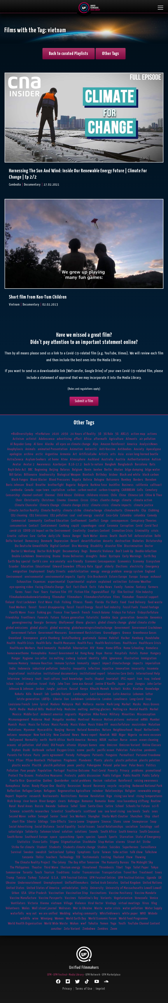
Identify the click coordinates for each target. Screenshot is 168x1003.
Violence (80, 903)
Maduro (55, 704)
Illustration (131, 658)
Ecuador (14, 566)
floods (89, 602)
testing (106, 857)
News (75, 734)
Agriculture (116, 439)
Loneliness (121, 699)
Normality (31, 740)
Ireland (156, 678)
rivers (62, 801)
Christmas (48, 500)
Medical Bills (36, 709)
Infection (94, 668)
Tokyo (154, 867)
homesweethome (18, 653)
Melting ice (120, 709)
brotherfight (56, 485)
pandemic (150, 750)
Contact (34, 525)
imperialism (152, 663)
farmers (153, 587)
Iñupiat (99, 678)
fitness (78, 602)
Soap (153, 821)
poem (70, 765)
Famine (129, 587)
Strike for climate (23, 847)
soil (156, 826)
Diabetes (138, 541)
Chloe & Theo (153, 495)
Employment (37, 571)
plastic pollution (126, 760)
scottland (90, 811)
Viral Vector (95, 903)
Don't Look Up (124, 551)
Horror (109, 653)
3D (99, 434)
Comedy (152, 515)
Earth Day (150, 556)
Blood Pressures (59, 479)
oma (102, 745)
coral (102, 525)
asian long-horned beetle (142, 454)
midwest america (52, 714)
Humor (144, 653)
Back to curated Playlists (68, 53)
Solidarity (31, 831)
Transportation (111, 872)
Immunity (83, 663)
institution (34, 673)
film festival (125, 592)
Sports (113, 837)
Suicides (115, 847)
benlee (98, 469)
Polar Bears (136, 765)
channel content (32, 495)
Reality (61, 786)
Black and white (130, 474)
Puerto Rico (17, 780)
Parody (70, 755)
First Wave (45, 602)
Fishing (66, 602)
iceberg (70, 658)
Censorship (13, 495)
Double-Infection (146, 551)
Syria (96, 852)
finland (9, 602)
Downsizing (43, 556)
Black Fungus (20, 479)
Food (123, 602)
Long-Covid (137, 699)
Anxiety (139, 449)
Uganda (151, 877)
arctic (39, 454)
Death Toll (125, 536)
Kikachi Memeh (99, 688)
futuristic (92, 617)
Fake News (105, 587)
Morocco (97, 719)
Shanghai (94, 816)
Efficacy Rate (84, 566)
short (155, 816)
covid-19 (15, 530)
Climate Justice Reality (24, 510)
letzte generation (28, 699)
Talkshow (151, 852)
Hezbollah (64, 648)
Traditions (63, 872)
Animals (30, 449)
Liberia (57, 699)
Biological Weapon (68, 474)
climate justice (143, 505)
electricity (137, 566)
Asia (121, 454)
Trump (10, 877)
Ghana (80, 622)
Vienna (44, 903)
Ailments (131, 439)
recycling (124, 786)
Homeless (152, 648)
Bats (153, 464)
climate (126, 500)
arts (113, 454)
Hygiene (28, 658)
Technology (67, 857)
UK (160, 877)
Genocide (142, 617)
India (12, 668)
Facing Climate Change (49, 587)
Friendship (12, 617)
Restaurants (51, 796)
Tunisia (21, 877)
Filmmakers (74, 597)
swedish (41, 852)
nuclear (113, 740)
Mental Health (139, 709)
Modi (47, 719)
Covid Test (151, 525)
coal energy (84, 515)
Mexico (16, 714)
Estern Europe (118, 576)
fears (44, 592)
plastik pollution (54, 765)
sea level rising (115, 811)
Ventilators (18, 903)
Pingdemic (70, 760)
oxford (50, 750)
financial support (147, 597)
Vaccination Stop (77, 893)
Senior (54, 816)
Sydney (70, 852)
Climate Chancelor (26, 505)
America (132, 444)
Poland (107, 765)
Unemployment (53, 882)
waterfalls (17, 913)
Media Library (76, 974)
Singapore (93, 821)
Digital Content (60, 546)
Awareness (44, 464)
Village (68, 903)
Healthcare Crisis (150, 643)
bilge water (152, 469)
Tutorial (44, 877)
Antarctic (91, 449)
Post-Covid (99, 770)
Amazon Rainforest (113, 444)
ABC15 (125, 434)
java (130, 683)
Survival (16, 852)
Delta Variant (14, 541)
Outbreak (38, 750)
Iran (139, 678)
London (107, 699)
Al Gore (38, 444)
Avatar (17, 464)
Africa (88, 439)
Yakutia (93, 923)
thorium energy (70, 867)
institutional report (92, 673)
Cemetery (151, 490)
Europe (144, 576)
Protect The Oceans (21, 775)
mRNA (144, 719)
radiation (110, 780)
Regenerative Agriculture (74, 791)
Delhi (158, 536)
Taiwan (106, 852)
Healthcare (130, 643)
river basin (30, 801)
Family (118, 587)
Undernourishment (30, 882)
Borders (138, 479)
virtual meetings (129, 903)
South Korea (15, 837)
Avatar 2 (29, 464)
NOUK (103, 740)
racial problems (81, 780)
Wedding (65, 913)
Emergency (152, 566)
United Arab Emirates (104, 882)
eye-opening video (21, 587)
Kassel (74, 688)
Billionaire (30, 474)
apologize (16, 454)
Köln (29, 694)
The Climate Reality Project (32, 862)
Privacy (125, 770)
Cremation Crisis (122, 530)
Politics (151, 765)
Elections (122, 566)
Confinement (79, 520)
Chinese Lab (135, 495)
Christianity (32, 500)
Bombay (126, 479)
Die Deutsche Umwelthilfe (31, 546)
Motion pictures (114, 719)
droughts (92, 556)
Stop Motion (106, 842)
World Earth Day (76, 918)
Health (11, 643)
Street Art (134, 842)
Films (116, 597)
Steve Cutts (40, 842)
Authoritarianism (139, 459)
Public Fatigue (112, 775)
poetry (80, 765)
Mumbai (155, 719)
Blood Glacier (38, 479)
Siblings (43, 821)
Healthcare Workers (22, 648)
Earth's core (40, 561)
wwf (83, 923)
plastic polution (149, 760)
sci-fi (155, 806)
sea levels (133, 811)
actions (152, 434)
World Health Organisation (25, 923)
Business (128, 485)
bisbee (113, 474)
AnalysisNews (149, 444)
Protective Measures (49, 775)
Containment (49, 525)
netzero (12, 734)
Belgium (77, 469)
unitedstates (70, 888)
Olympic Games (87, 745)
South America (128, 831)
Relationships (114, 791)
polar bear (120, 765)
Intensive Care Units (121, 673)
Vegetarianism (123, 898)
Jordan (40, 688)
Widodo (153, 913)
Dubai (103, 556)
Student (42, 847)
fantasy (141, 587)
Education (27, 566)
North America (76, 740)
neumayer (25, 734)
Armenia (65, 454)
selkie (32, 816)
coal (72, 515)
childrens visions (98, 495)
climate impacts (121, 505)
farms (19, 592)
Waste (98, 908)
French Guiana (101, 612)
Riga (109, 796)
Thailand (118, 857)
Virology (111, 903)
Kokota (19, 694)
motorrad (132, 719)
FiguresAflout (100, 592)
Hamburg (137, 638)
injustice (108, 668)
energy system (133, 571)
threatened (89, 867)
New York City (42, 734)
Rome (111, 801)
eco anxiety (57, 561)
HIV (92, 648)
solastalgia (16, 831)
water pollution (133, 908)
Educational (43, 566)
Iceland (82, 658)
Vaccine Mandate (145, 893)
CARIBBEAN (128, 490)
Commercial (19, 520)
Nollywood (16, 740)
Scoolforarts (73, 811)
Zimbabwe (88, 928)
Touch (38, 872)
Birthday (101, 474)
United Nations (152, 882)
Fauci (28, 592)
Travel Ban (130, 872)
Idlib (104, 658)
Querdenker (61, 780)
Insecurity (138, 668)
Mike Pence (100, 714)
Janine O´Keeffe (105, 683)
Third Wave (51, 867)
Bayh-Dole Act (17, 469)
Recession (74, 786)
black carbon (151, 474)
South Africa (109, 831)
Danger (76, 536)
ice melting (56, 658)
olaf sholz (42, 745)
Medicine (70, 709)
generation (128, 617)
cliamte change (110, 500)
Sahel (74, 806)
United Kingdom (131, 882)
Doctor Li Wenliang (23, 551)
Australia (108, 459)
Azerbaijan (59, 464)
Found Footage (149, 607)
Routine (156, 801)
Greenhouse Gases (145, 632)
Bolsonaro (113, 479)
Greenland (15, 638)
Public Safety (150, 775)
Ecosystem (153, 561)
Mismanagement (19, 719)
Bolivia (87, 479)
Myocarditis (44, 729)
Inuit (38, 678)
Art (75, 454)
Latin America (122, 694)
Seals (146, 811)
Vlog (154, 903)
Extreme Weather (140, 581)
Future (55, 617)
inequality (79, 668)
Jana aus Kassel (82, 683)
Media (22, 709)
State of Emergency (148, 837)
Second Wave (17, 816)
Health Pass (85, 643)
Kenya (84, 688)
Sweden (28, 852)
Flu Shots (112, 602)
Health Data (44, 643)
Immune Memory (18, 663)
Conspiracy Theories (144, 520)
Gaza (115, 617)
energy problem (112, 571)
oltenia (71, 745)
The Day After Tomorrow (83, 862)
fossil (70, 607)
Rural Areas (25, 806)
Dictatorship (154, 541)
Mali (78, 704)
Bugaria (71, 485)
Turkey (32, 877)
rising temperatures (149, 796)
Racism (97, 780)
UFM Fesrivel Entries (103, 877)
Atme (64, 459)
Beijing (53, 469)
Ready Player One (43, 786)
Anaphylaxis (15, 449)
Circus (84, 500)
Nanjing (59, 729)
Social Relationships (110, 826)
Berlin (108, 469)
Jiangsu (140, 683)
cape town (42, 490)
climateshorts (113, 510)
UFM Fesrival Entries (74, 877)
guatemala (89, 638)
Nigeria (132, 734)
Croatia (11, 536)
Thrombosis (106, 867)
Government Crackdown (147, 627)
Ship (147, 816)
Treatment (146, 872)
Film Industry (144, 592)
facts (92, 587)
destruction (122, 541)
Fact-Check (80, 587)
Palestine (136, 750)
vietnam (56, 903)
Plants (98, 760)
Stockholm (89, 842)
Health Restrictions (108, 643)
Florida (99, 602)
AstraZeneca (15, 459)
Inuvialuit (112, 678)
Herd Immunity (46, 648)
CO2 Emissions (39, 515)
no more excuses (150, 734)
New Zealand (62, 734)
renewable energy (149, 791)
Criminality (142, 530)
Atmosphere (78, 459)
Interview (13, 678)
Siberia (31, 821)
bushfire (114, 485)
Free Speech (72, 612)
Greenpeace (30, 638)
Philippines (54, 760)
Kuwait (38, 694)
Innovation (123, 668)
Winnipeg (46, 918)
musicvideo (139, 724)
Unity (84, 888)
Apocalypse (153, 449)
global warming (60, 627)
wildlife (25, 918)
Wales (26, 908)
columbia (139, 515)
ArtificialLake (88, 454)
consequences (120, 520)
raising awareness (146, 780)
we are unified (48, 913)
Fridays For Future (123, 612)
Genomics (156, 617)
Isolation (31, 683)
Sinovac (106, 821)
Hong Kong (87, 653)
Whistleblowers (110, 913)
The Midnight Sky (142, 862)
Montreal (83, 719)
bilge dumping (134, 469)
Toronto (28, 872)
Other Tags (110, 53)
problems (138, 770)
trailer (76, 872)
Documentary (71, 551)
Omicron (112, 745)
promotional (153, 770)
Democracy (32, 541)
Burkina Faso (99, 485)
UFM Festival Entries (131, 877)
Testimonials (90, 857)
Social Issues (86, 826)
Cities (94, 500)
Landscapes (80, 694)
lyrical (44, 704)
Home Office (113, 648)
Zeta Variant (72, 928)
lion (66, 699)
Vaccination (56, 893)
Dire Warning (80, 546)
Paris (37, 755)
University (97, 888)
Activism (18, 439)
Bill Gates (15, 474)
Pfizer (20, 760)
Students (55, 847)
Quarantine (34, 780)
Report (9, 796)
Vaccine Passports (51, 898)
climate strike (72, 510)
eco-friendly (75, 561)
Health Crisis (26, 643)
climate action (143, 500)
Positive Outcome (78, 770)
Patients (98, 755)
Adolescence (47, 439)
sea (100, 811)
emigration (20, 571)
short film (18, 821)
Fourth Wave (18, 612)
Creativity (79, 530)
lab (47, 694)
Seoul (64, 816)
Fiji (113, 592)
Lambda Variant (61, 694)
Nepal (138, 729)
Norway (92, 740)
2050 (64, 434)
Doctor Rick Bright (49, 551)
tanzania (27, 857)
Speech (102, 837)
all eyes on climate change (73, 444)
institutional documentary (61, 673)
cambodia (16, 490)
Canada (29, 490)
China (122, 495)
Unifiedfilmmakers (77, 882)
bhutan (118, 469)
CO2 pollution (59, 515)
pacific (91, 750)
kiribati (116, 688)
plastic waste (21, 765)
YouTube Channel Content (144, 923)
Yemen (104, 923)
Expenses (39, 581)
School (120, 806)
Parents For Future (19, 755)
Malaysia (67, 704)
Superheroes (130, 847)
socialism (132, 826)
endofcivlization (78, 571)
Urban (15, 893)
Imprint (100, 988)
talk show (136, 852)
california (142, 485)
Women (59, 918)
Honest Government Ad (63, 653)
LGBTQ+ (46, 699)
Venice (154, 898)
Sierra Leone (76, 821)
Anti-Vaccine (107, 449)
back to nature (93, 464)
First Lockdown (26, 602)
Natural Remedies (88, 729)
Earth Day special (19, 561)
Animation (76, 449)
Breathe (41, 485)
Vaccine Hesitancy (121, 893)
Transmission (91, 872)
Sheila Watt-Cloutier (115, 816)
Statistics (23, 842)
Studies (102, 847)
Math (13, 709)
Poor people (28, 770)
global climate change (112, 622)
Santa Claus (95, 806)
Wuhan (74, 923)
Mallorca (88, 704)
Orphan (16, 750)
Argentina (51, 454)
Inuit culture (52, 678)
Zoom (113, 928)
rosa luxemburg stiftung (133, 801)
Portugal (59, 770)
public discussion (89, 775)
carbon (71, 490)
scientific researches (35, 811)
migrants (71, 714)
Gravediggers (111, 632)
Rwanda (51, 806)
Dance (66, 536)
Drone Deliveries (73, 556)
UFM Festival (60, 974)
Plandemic (85, 760)
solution (67, 831)
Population (45, 770)
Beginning (41, 469)
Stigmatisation (70, 842)
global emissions (17, 627)
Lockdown (77, 699)
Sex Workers (78, 816)
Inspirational (16, 673)
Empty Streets (56, 571)
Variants (106, 898)
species (91, 837)
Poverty (113, 770)
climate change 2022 (75, 505)
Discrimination (133, 546)
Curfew (42, 536)
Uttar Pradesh (38, 893)
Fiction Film (82, 592)
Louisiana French (19, 704)
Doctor (149, 546)
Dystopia (114, 556)
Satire (109, 806)
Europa (133, 576)
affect (78, 439)
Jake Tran (64, 683)
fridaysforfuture (148, 612)
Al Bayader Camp (21, 444)
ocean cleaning (148, 740)
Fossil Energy (84, 607)
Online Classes (151, 745)
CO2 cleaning (19, 515)
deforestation (143, 536)
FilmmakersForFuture (97, 597)
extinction (120, 581)
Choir (19, 500)
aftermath (100, 439)
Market (126, 704)
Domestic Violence (102, 551)
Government (122, 627)
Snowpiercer (140, 821)
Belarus (65, 469)
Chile (114, 495)
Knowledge (152, 688)
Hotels (134, 653)
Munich (12, 724)
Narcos (70, 729)
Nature (106, 729)
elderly (109, 566)
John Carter (154, 683)
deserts (108, 541)
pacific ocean (105, 750)
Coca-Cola (112, 515)
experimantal (56, 581)
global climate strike (142, 622)
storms (120, 842)
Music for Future (38, 724)
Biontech (88, 474)
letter (149, 694)
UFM (49, 974)
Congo (104, 520)
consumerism (18, 525)
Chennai (50, 495)
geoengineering (22, 622)
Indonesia (24, 668)
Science (15, 811)
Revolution (97, 796)
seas (155, 811)
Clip (144, 510)
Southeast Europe (36, 837)
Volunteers (13, 908)
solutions (81, 831)
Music (22, 724)
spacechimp (67, 837)
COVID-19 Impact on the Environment (47, 530)
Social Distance (44, 826)
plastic (109, 760)
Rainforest (125, 780)
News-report (89, 734)
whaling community (85, 913)
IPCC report (128, 678)
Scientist (57, 811)
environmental (34, 576)
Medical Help (54, 709)
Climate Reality (51, 510)
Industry (65, 668)
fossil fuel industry (108, 607)
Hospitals (121, 653)
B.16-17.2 (75, 464)
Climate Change (49, 505)
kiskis (127, 688)
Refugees (50, 791)
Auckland (93, 459)
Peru (11, 760)
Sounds (93, 831)
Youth (122, 923)
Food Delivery (137, 602)
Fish (57, 602)
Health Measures (64, 643)
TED (78, 857)
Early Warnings (132, 556)
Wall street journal (44, 908)
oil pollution (26, 745)
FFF (70, 592)
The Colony (59, 862)
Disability (97, 546)
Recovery (99, 786)
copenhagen (88, 525)
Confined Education (56, 520)
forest (33, 607)
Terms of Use (83, 988)
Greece (126, 632)
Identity (94, 658)
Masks (137, 704)
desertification (91, 541)
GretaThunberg (71, 638)
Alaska (49, 444)
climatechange (93, 510)
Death (113, 536)
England (150, 571)
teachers (51, 857)
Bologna (99, 479)
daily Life (55, 536)
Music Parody (60, 724)
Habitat (114, 638)
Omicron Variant (129, 745)
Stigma (54, 842)
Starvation (126, 837)
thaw (129, 857)
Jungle (50, 688)
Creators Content (99, 530)
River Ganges (47, 801)
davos (104, 536)
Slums (117, 821)
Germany (51, 622)
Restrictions (69, 796)
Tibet (119, 867)
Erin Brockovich (97, 576)
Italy (52, 683)
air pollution (148, 439)
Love (35, 704)
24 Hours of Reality (83, 434)
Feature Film (58, 592)
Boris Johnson (15, 485)
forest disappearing (52, 607)
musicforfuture (120, 724)
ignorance (115, 658)
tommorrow (13, 872)
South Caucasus (150, 831)
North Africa (57, 740)
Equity (81, 576)
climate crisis (100, 505)
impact (95, 663)
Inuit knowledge (72, 678)
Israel (43, 683)
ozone (80, 750)
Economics (124, 561)
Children (79, 495)
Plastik (36, 765)
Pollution (12, 770)
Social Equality (66, 826)
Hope (99, 653)
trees (158, 872)
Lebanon (138, 694)
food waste (155, 602)
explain (91, 581)
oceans (11, 745)
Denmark (46, 541)
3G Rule (108, 434)
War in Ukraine (82, 908)
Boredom (150, 479)
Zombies (103, 928)
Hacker (125, 638)
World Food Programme (133, 918)
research (35, 796)
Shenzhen (136, 816)
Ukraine (11, 882)
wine (35, 918)
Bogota (76, 479)
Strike (147, 842)
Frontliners (28, 617)
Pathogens (83, 755)
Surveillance (148, 847)
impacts (138, 663)
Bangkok (110, 464)
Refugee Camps (32, 791)
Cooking (64, 525)
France (58, 612)
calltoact (156, 485)
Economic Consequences (100, 561)
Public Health (131, 775)
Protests (70, 775)
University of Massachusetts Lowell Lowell (134, 888)
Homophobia (39, 653)
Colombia (126, 515)
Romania (100, 801)
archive (28, 454)
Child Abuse (64, 495)
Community (35, 520)
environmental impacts (60, 576)
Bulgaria (83, 485)
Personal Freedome (148, 755)
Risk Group (14, 801)
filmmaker (58, 597)
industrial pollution (45, 668)
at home (53, 459)
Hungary (155, 653)
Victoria (33, 903)
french (86, 612)
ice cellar (41, 658)
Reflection (13, 791)
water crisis (113, 908)
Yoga (113, 923)
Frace (31, 612)
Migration (85, 714)
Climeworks (132, 510)
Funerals (43, 617)
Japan (121, 683)
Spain (80, 837)
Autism (156, 459)
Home (100, 648)
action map (138, 434)
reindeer (98, 791)
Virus (145, 903)
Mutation (154, 724)
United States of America (43, 888)
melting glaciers (100, 709)
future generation (72, 617)
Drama (57, 556)
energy (95, 571)
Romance (87, 801)
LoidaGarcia (93, 699)
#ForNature (42, 434)
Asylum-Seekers (36, 459)
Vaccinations (98, 893)
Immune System (65, 663)
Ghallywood (66, 622)
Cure (32, 536)
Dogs (85, 551)
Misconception (146, 714)
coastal (99, 515)
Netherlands (152, 729)
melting (83, 709)
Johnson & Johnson (21, 688)
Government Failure (23, 632)
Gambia (105, 617)
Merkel (154, 709)
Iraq (146, 678)
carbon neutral (87, 490)
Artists (103, 454)
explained (104, 581)
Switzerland (56, 852)
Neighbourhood (122, 729)
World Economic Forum (102, 918)
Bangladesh (125, 464)
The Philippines (20, 867)
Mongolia (58, 719)
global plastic (39, 627)
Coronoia (112, 525)
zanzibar (56, 928)
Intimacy (27, 678)
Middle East (31, 714)
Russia (39, 806)
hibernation (80, 648)
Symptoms (84, 852)
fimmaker (128, 597)
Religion (130, 791)
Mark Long (113, 704)
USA (23, 893)
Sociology (146, 826)
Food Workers (17, 607)
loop (148, 699)
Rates (26, 786)
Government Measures (52, 632)
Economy (138, 561)
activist (31, 439)
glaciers (91, 622)
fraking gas (44, 612)
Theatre (37, 867)
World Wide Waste (56, 923)
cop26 (75, 525)
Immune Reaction (41, 663)
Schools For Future (138, 806)
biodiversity (47, 474)
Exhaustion (24, 581)
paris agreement (53, 755)
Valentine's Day (88, 898)
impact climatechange (116, 663)
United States (15, 888)
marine (100, 704)
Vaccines (70, 898)
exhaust (156, 576)
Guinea (102, 638)
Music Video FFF (98, 724)
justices (62, 688)
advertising (64, 439)
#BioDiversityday (22, 434)
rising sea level (124, 796)
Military (115, 714)
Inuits (89, 678)
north (43, 740)
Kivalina (138, 688)
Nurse (124, 740)
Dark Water (90, 536)
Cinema (61, 500)
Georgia (39, 622)
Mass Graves (151, 704)
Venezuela (141, 898)
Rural (12, 806)
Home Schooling (134, 648)
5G (117, 434)
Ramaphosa (13, 786)
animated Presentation (53, 449)
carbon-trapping (109, 490)
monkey (71, 719)
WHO (143, 913)
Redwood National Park (147, 786)
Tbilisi (40, 857)
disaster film (113, 546)
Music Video (78, 724)
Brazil (29, 485)
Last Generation (100, 694)
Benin (87, 469)
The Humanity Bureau (115, 862)
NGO (114, 734)
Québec (47, 780)
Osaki (26, 750)
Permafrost (127, 755)
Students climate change (79, 847)
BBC (30, 469)
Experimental (75, 581)
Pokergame (94, 765)
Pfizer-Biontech (35, 760)
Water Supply (153, 908)
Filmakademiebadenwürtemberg (29, 597)
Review (83, 796)
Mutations (15, 729)
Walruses (65, 908)
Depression (61, 541)
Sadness (63, 806)
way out (31, 913)
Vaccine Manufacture (23, 898)
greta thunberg (50, 638)
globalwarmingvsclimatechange (92, 627)
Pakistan (122, 750)
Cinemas (73, 500)
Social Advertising (21, 826)
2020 (55, 434)
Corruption (127, 525)
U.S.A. (55, 877)
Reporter (21, 796)
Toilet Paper (141, 867)
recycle (112, 786)
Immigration (149, 658)
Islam (10, 683)
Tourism (49, 872)
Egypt (99, 566)
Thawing (140, 857)
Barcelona (141, 464)
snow (126, 821)
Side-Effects (58, 821)
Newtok (105, 734)
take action (120, 852)
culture (23, 536)
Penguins (111, 755)
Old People (58, 745)
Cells (140, 490)
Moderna (37, 719)
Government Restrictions (85, 632)
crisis (155, 530)
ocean (133, 740)
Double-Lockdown (23, 556)
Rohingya (74, 801)
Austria (120, 459)
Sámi (83, 806)
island (20, 683)
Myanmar (29, 729)
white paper (130, 913)
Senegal (43, 816)
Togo (128, 867)
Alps (95, 444)
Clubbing (153, 510)
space (53, 837)
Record (87, 786)
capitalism (58, 490)
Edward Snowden (63, 566)
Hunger (16, 658)
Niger (122, 734)
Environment (15, 576)
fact (68, 587)
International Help (148, 673)
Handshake (152, 638)
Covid (139, 525)
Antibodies (125, 449)
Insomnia (153, 668)
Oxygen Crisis (66, 750)
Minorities (128, 714)
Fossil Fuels (130, 607)
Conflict (94, 520)
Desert (75, 541)
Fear (36, 592)
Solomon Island (50, 831)
